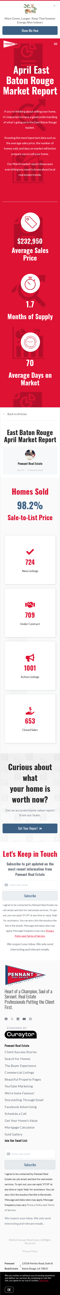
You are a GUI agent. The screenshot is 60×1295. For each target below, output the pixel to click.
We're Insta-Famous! (19, 1093)
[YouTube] (24, 1019)
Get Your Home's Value (21, 1120)
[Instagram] (30, 1019)
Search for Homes (17, 1059)
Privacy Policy (30, 1251)
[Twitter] (12, 1019)
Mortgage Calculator (20, 1127)
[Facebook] (6, 1019)
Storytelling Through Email (24, 1100)
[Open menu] (55, 44)
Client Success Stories (21, 1052)
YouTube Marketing (19, 1086)
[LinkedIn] (18, 1019)
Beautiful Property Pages (23, 1079)
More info (43, 1280)
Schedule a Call (16, 1113)
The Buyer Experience (20, 1066)
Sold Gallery (13, 1134)
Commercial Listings (19, 1072)
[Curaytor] (21, 1037)
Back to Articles (17, 414)
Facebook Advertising (21, 1107)
